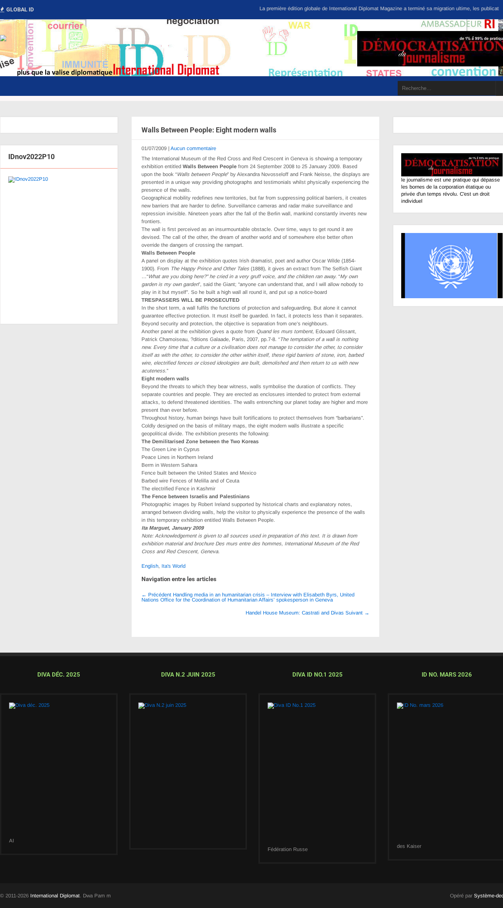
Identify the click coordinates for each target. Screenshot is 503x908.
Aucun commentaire (193, 148)
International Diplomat (55, 896)
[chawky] (317, 774)
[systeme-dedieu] (452, 164)
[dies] (188, 771)
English (149, 566)
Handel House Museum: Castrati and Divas (307, 613)
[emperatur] (446, 773)
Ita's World (173, 566)
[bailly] (59, 246)
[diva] (58, 770)
